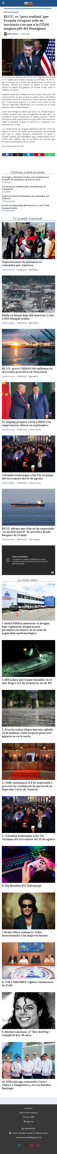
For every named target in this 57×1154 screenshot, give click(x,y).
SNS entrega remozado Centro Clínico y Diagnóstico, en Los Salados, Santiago (26, 1085)
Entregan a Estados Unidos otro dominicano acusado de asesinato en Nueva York (25, 178)
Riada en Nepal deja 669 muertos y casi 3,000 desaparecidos (28, 317)
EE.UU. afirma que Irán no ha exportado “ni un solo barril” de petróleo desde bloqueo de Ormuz (28, 532)
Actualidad (6, 182)
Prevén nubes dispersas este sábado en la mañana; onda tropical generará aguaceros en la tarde (27, 733)
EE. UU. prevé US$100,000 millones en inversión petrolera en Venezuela (27, 370)
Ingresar (30, 1121)
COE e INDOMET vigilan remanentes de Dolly (27, 983)
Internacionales (11, 12)
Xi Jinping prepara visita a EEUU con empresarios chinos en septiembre (26, 423)
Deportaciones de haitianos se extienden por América (22, 263)
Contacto (28, 1108)
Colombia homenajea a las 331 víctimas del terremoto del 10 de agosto (27, 477)
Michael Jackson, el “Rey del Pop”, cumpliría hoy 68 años (26, 1033)
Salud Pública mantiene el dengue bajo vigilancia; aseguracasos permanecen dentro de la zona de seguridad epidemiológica (26, 628)
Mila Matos (13, 34)
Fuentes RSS (28, 1117)
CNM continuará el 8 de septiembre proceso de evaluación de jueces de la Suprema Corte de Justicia (27, 786)
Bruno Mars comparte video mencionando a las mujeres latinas (25, 934)
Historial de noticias (29, 1112)
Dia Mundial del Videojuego (23, 885)
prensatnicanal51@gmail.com (28, 1137)
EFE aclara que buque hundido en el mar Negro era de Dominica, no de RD (27, 681)
